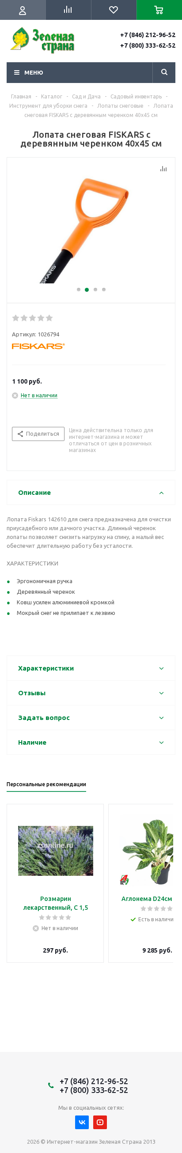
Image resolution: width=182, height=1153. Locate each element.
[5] (50, 318)
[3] (33, 318)
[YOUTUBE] (100, 1122)
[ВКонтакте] (82, 1122)
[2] (24, 318)
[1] (16, 318)
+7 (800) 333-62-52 (147, 45)
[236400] (91, 226)
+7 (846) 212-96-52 (147, 35)
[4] (41, 318)
